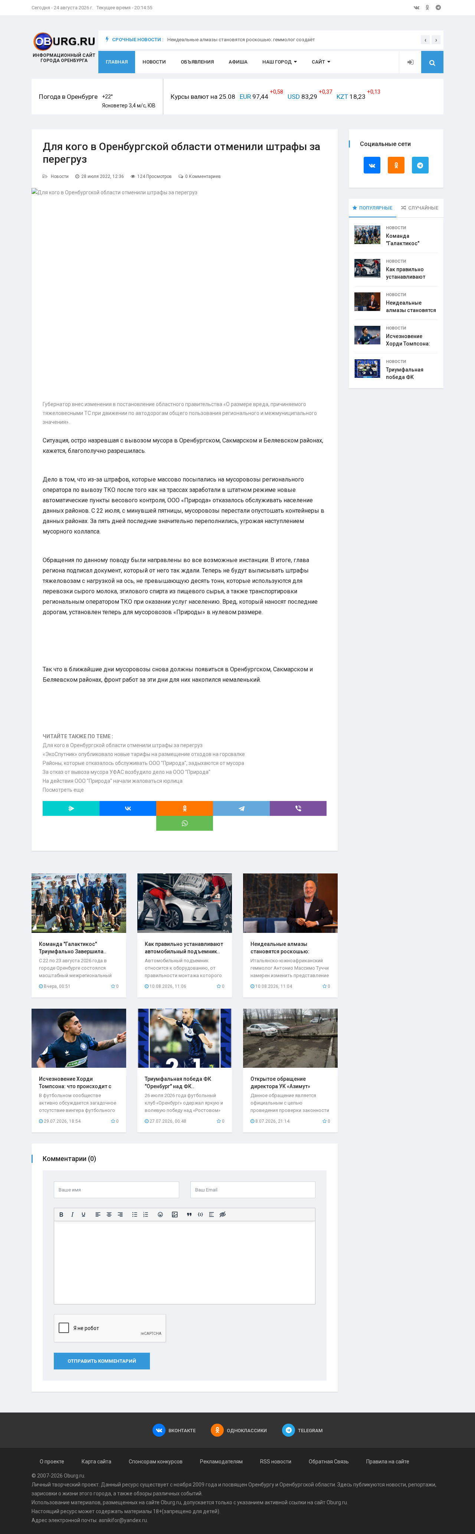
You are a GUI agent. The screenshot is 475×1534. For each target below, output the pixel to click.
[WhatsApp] (184, 823)
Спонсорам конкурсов (156, 1462)
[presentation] (425, 39)
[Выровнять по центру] (109, 1214)
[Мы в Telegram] (438, 7)
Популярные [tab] (375, 208)
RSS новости (275, 1462)
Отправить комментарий (102, 1361)
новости (396, 1485)
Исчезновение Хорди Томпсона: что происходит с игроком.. (75, 1086)
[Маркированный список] (134, 1214)
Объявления (197, 62)
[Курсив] (72, 1214)
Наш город (277, 62)
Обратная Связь (329, 1462)
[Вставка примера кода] (200, 1214)
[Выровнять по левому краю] (98, 1214)
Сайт (318, 62)
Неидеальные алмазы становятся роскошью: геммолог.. (279, 951)
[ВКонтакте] (127, 808)
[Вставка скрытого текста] (222, 1214)
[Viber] (298, 808)
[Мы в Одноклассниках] (427, 7)
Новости (154, 62)
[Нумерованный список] (145, 1214)
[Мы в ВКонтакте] (416, 7)
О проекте (52, 1462)
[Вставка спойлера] (211, 1214)
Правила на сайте (387, 1462)
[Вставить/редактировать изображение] (174, 1214)
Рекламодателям (221, 1462)
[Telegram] (241, 808)
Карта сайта (96, 1462)
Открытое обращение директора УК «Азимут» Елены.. (280, 1086)
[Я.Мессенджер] (71, 808)
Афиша (238, 62)
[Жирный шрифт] (61, 1214)
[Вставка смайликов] (160, 1214)
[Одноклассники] (184, 808)
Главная (117, 62)
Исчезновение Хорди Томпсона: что (408, 343)
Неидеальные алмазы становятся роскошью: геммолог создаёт (241, 39)
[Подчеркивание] (83, 1214)
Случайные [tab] (423, 208)
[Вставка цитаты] (189, 1214)
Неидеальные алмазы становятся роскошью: (411, 310)
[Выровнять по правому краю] (120, 1214)
